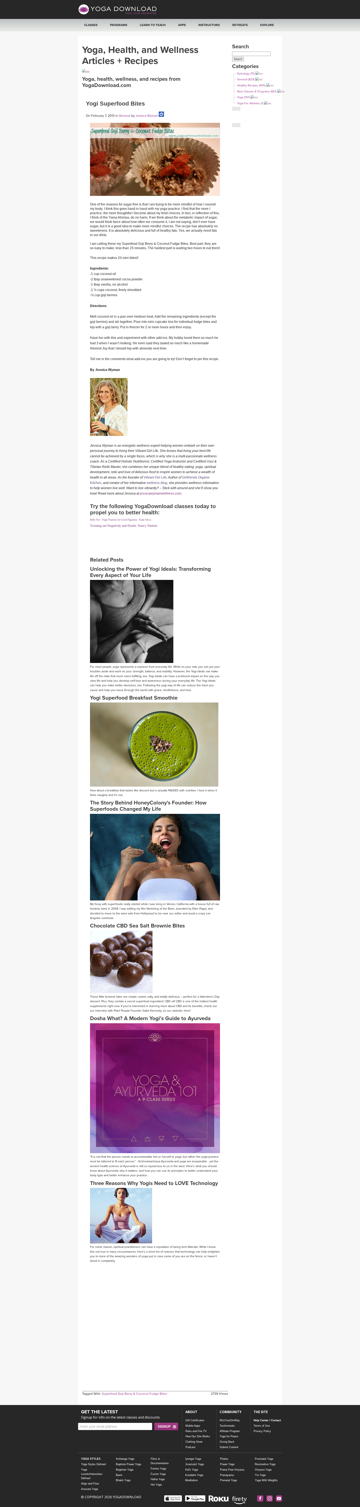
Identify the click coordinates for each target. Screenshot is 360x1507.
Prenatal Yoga (228, 1480)
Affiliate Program (230, 1431)
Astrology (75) (246, 73)
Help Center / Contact (267, 1420)
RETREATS (240, 25)
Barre (119, 1475)
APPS (182, 25)
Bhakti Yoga (123, 1480)
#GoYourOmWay (230, 1420)
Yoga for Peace (229, 1436)
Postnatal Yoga (264, 1458)
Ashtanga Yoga (125, 1458)
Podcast (190, 1447)
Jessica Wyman (146, 116)
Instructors (209, 25)
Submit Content (229, 1447)
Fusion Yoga (158, 1474)
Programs (118, 25)
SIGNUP (164, 1426)
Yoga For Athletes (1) (250, 103)
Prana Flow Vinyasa (232, 1469)
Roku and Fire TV (196, 1431)
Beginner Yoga (124, 1469)
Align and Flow (90, 1483)
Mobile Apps (192, 1425)
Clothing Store (193, 1441)
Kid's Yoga (191, 1469)
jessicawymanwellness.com (160, 493)
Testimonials (227, 1425)
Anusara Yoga (89, 1489)
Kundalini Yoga (194, 1475)
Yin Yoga (260, 1475)
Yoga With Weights (266, 1480)
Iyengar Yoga (193, 1458)
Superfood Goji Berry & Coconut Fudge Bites (134, 1394)
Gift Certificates (194, 1420)
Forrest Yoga (158, 1468)
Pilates (224, 1458)
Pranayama (227, 1475)
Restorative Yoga (265, 1464)
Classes (91, 25)
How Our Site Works (197, 1436)
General (124, 116)
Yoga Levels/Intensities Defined (91, 1474)
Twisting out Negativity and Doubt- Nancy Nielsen (123, 525)
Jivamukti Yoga (194, 1464)
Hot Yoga (156, 1484)
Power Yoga (227, 1464)
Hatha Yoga (158, 1479)
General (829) (245, 79)
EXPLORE (267, 25)
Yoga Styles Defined (93, 1464)
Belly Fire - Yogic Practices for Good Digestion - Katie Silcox (120, 519)
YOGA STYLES (91, 1458)
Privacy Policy (262, 1431)
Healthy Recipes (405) (251, 85)
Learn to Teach (153, 25)
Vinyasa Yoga (263, 1469)
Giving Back (227, 1441)
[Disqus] (155, 1317)
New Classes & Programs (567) (256, 91)
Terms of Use (262, 1425)
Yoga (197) (243, 97)
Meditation (191, 1480)
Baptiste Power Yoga (128, 1464)
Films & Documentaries (160, 1461)
